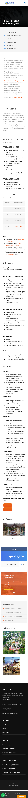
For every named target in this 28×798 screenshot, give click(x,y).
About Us (4, 725)
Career (4, 728)
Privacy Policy (6, 745)
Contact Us (5, 732)
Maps (8, 699)
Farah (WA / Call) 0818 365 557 (10, 765)
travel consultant (10, 254)
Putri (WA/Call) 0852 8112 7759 (10, 768)
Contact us (18, 226)
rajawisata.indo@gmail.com (10, 713)
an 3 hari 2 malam (14, 245)
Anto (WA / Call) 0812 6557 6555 (11, 772)
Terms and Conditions (8, 748)
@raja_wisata (18, 97)
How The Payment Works (9, 752)
